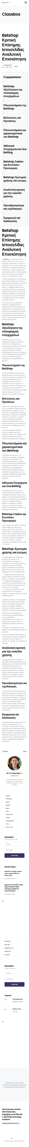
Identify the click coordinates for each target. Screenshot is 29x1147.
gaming (8, 805)
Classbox (11, 1141)
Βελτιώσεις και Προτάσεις (12, 119)
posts (7, 811)
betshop (6, 259)
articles (8, 796)
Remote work (9, 814)
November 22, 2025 (10, 878)
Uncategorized (7, 65)
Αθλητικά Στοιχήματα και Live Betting (14, 149)
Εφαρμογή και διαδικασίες (11, 219)
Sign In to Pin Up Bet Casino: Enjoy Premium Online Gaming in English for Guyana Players (14, 888)
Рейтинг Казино (9, 827)
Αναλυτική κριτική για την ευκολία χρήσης (14, 193)
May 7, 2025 (5, 67)
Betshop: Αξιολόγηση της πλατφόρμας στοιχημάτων (12, 91)
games (7, 802)
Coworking (8, 799)
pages (7, 808)
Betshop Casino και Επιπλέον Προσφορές (13, 165)
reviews (8, 817)
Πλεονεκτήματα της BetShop (14, 106)
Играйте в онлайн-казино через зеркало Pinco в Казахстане (13, 873)
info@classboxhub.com (10, 1123)
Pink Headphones (18, 999)
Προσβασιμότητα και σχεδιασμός (13, 207)
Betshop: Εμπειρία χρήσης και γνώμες (14, 178)
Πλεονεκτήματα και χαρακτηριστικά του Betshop (14, 133)
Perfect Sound (17, 1009)
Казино (7, 824)
